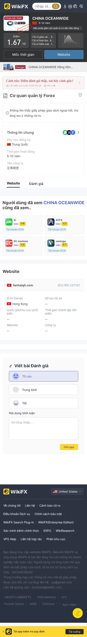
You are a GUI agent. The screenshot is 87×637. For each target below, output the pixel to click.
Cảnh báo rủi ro (49, 505)
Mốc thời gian (23, 54)
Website (63, 54)
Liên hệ (30, 505)
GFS (64, 597)
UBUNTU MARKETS (17, 597)
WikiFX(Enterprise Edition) (56, 522)
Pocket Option (14, 604)
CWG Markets (46, 597)
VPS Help (9, 539)
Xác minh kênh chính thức (21, 530)
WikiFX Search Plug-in (18, 522)
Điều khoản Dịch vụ (16, 514)
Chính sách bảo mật (48, 514)
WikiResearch (65, 530)
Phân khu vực (55, 539)
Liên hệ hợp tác (31, 539)
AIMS (33, 604)
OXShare (48, 604)
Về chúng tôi (11, 505)
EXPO (47, 530)
